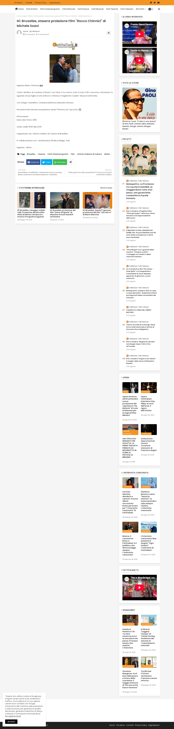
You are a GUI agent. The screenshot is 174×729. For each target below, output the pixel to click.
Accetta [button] (11, 721)
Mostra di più (106, 188)
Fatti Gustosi (83, 9)
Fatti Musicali (98, 9)
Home (21, 9)
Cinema (41, 154)
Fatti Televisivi (127, 9)
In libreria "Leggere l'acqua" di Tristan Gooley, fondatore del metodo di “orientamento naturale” (148, 637)
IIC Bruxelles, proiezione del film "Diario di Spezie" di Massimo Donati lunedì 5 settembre (63, 213)
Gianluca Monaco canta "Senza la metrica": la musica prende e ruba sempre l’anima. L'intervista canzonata (148, 501)
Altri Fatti (140, 9)
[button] (159, 9)
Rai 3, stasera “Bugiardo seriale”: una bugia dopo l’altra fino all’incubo (140, 344)
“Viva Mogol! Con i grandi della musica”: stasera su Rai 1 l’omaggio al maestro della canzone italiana (140, 253)
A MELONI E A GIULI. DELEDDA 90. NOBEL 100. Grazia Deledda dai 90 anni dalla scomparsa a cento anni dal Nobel (141, 234)
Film (73, 154)
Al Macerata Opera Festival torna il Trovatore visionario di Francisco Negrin (149, 444)
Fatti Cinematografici (50, 9)
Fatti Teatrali (112, 9)
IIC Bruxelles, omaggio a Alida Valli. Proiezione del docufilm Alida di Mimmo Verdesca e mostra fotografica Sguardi (31, 213)
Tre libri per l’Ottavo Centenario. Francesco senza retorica (149, 676)
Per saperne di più (13, 716)
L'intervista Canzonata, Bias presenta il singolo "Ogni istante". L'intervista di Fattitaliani (148, 543)
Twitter (48, 162)
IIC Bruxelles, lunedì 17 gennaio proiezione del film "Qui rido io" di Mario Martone (97, 212)
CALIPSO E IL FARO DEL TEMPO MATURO (138, 311)
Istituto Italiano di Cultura (89, 154)
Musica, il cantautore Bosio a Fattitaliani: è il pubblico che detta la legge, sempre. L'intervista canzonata (129, 545)
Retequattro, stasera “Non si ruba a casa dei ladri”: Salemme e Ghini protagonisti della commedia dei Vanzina (141, 294)
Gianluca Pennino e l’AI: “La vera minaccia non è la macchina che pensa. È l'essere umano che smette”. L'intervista (130, 638)
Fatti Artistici (32, 9)
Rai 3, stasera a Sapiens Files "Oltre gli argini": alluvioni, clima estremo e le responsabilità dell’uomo (140, 214)
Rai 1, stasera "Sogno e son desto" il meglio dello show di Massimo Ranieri (141, 361)
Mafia (30, 16)
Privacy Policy (41, 2)
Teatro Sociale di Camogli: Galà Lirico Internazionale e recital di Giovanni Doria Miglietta (140, 327)
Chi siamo (18, 2)
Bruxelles (31, 154)
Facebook (35, 162)
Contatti (29, 2)
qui (41, 85)
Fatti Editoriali (68, 9)
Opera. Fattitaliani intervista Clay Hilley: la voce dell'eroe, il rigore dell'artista (148, 403)
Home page (22, 16)
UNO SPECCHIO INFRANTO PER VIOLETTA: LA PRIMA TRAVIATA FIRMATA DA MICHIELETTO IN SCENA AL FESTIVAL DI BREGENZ (130, 448)
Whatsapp (61, 162)
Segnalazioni (54, 2)
